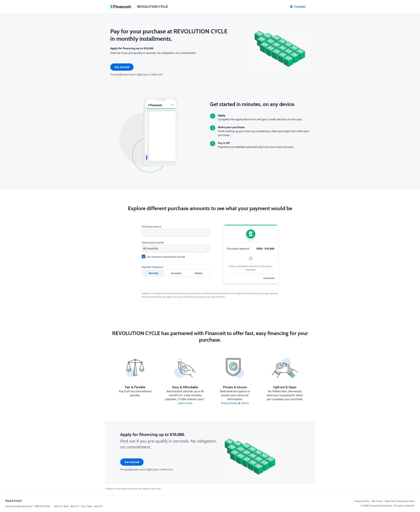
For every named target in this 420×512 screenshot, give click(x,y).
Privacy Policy (229, 403)
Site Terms (377, 501)
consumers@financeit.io (18, 506)
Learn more (268, 278)
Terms (245, 403)
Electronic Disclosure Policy (400, 501)
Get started (122, 67)
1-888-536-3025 (41, 506)
